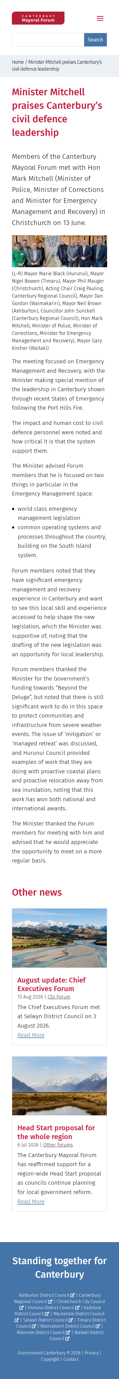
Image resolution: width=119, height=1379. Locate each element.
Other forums (58, 1145)
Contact (70, 1359)
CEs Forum (59, 997)
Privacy (91, 1353)
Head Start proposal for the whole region (56, 1132)
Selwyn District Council (45, 1320)
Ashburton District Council (44, 1295)
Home (18, 62)
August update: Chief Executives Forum (51, 984)
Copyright (50, 1359)
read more (31, 1035)
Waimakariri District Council (67, 1326)
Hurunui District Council (51, 1307)
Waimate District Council (41, 1332)
